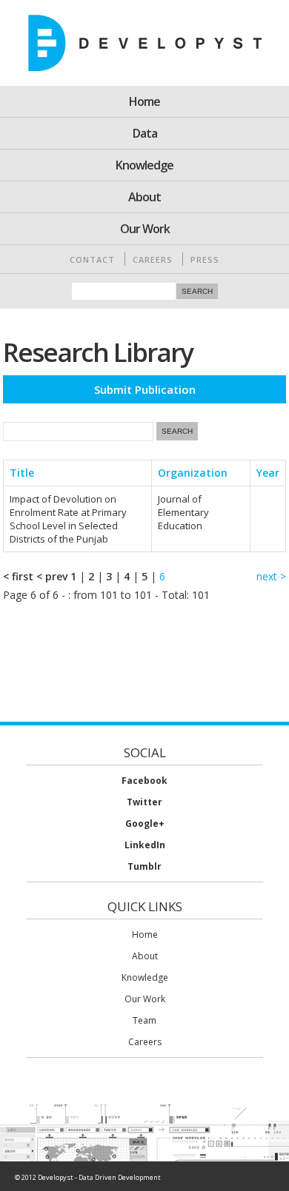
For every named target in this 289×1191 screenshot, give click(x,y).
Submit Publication (145, 389)
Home (144, 101)
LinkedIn (144, 845)
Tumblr (144, 866)
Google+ (145, 823)
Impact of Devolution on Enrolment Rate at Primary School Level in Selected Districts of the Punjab (68, 519)
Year (267, 473)
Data (145, 133)
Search (197, 291)
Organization (192, 473)
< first (18, 576)
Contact (92, 259)
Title (22, 473)
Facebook (144, 780)
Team (144, 1020)
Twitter (144, 802)
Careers (153, 259)
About (144, 197)
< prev (51, 576)
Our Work (145, 229)
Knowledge (144, 165)
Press (204, 259)
